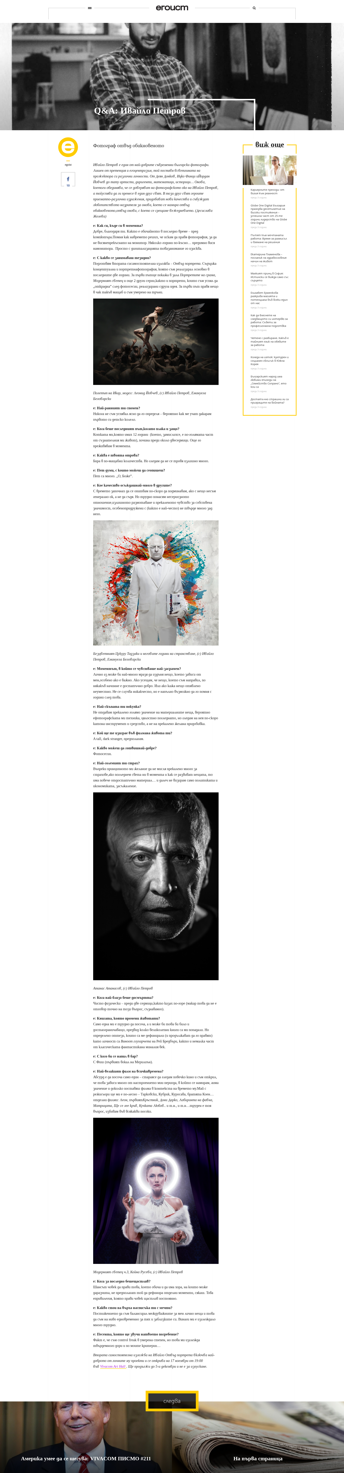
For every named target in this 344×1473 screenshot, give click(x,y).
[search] (254, 8)
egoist (68, 165)
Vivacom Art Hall (113, 1366)
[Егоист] (172, 8)
